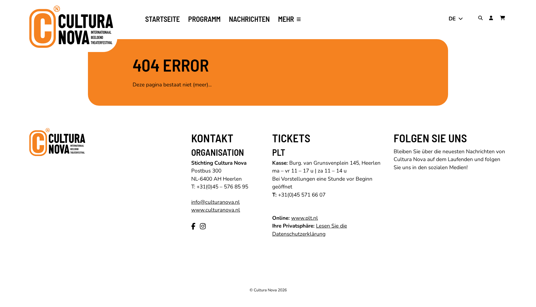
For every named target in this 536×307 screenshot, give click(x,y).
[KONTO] (492, 18)
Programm (204, 19)
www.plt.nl (304, 218)
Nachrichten (249, 19)
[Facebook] (193, 226)
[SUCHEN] (481, 18)
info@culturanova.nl (215, 202)
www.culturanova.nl (215, 210)
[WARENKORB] (503, 18)
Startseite (162, 19)
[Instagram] (203, 226)
